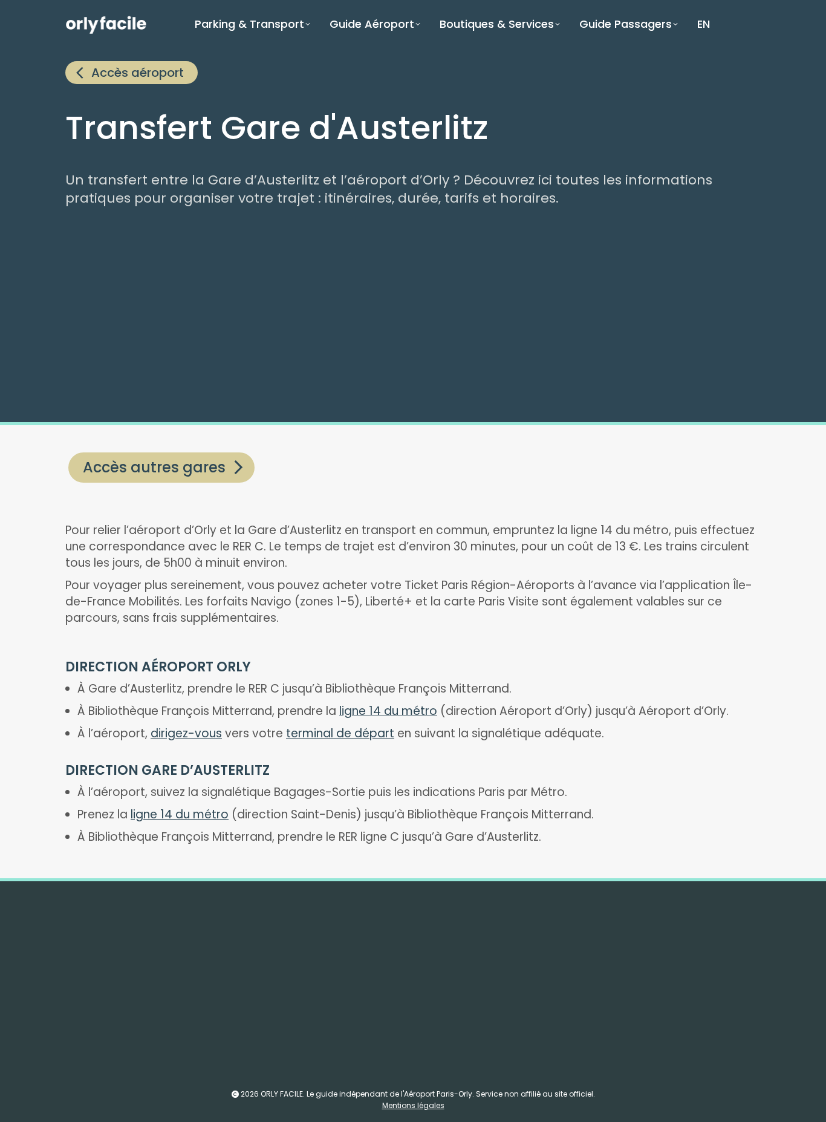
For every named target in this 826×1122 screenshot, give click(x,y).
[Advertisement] (428, 316)
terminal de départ (340, 733)
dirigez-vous (186, 733)
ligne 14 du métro (388, 711)
